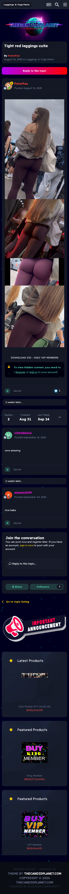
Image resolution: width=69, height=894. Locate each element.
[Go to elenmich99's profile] (8, 495)
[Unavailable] (34, 149)
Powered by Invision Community (34, 886)
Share (18, 586)
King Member (34, 775)
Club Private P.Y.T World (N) (34, 706)
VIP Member (34, 844)
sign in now (26, 545)
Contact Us (47, 869)
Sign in (33, 372)
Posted (28, 88)
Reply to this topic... (23, 563)
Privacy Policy (24, 869)
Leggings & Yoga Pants (40, 59)
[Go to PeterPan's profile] (8, 86)
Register (20, 372)
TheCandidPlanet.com (42, 873)
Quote (17, 390)
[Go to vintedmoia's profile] (8, 435)
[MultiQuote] (7, 390)
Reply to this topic (34, 70)
